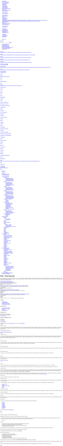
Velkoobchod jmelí (5, 33)
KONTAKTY (4, 36)
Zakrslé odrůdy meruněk (26, 59)
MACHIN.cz (23, 323)
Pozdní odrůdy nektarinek (11, 62)
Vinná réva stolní (2, 87)
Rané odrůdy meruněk (3, 59)
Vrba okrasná (2, 164)
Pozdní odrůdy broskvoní (11, 52)
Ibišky (1, 143)
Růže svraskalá (8, 269)
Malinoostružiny (2, 97)
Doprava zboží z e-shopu (6, 303)
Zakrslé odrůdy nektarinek (28, 62)
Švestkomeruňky (21, 67)
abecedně (5, 281)
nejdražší (11, 281)
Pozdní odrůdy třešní (9, 69)
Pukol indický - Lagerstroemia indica (5, 135)
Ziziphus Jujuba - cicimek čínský (5, 105)
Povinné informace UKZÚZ (6, 304)
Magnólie (5, 261)
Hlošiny (1, 108)
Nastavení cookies (11, 323)
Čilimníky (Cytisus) (3, 140)
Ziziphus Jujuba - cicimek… (8, 237)
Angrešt (5, 217)
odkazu (35, 439)
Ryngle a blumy (16, 67)
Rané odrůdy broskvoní (3, 52)
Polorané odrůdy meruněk (18, 59)
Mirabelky (38, 67)
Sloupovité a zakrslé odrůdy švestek (45, 67)
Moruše (1, 120)
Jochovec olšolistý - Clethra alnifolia (5, 133)
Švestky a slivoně (2, 66)
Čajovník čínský (6, 248)
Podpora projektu (4, 310)
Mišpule (1, 118)
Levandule (1, 150)
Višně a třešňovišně (3, 71)
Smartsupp (3, 406)
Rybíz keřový (8, 76)
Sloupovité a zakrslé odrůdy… (10, 184)
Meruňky (5, 190)
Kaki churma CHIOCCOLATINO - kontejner (7, 285)
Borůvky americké (8, 85)
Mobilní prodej (5, 2)
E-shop (24, 19)
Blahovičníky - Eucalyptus (4, 128)
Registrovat (4, 171)
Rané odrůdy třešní (3, 69)
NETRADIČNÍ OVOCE (6, 45)
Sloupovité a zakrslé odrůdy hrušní (25, 54)
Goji (1, 90)
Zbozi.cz (3, 408)
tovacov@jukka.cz (3, 315)
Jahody (1, 95)
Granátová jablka (2, 107)
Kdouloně (1, 115)
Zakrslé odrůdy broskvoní (19, 52)
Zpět (1, 411)
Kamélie (1, 148)
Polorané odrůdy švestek (32, 67)
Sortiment (3, 309)
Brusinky (1, 88)
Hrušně (5, 181)
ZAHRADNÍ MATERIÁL (6, 48)
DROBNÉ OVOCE (5, 216)
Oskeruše (1, 123)
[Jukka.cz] (2, 40)
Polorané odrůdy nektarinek (20, 62)
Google (3, 403)
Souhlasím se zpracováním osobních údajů (17, 298)
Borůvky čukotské (3, 85)
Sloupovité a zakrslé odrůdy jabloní (26, 57)
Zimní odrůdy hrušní (17, 54)
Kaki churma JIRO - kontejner (4, 289)
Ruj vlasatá (2, 130)
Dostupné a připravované (4, 167)
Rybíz (1, 75)
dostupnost (2, 281)
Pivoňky (5, 263)
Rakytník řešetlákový (3, 81)
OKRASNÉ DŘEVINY (5, 46)
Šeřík (1, 162)
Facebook (3, 402)
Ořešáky (7, 64)
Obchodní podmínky (5, 302)
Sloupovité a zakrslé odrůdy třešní (18, 69)
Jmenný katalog (4, 49)
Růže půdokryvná (8, 270)
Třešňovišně (2, 72)
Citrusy (1, 100)
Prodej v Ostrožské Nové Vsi (6, 12)
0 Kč (1, 169)
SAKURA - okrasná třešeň (8, 251)
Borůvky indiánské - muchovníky (17, 85)
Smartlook (3, 405)
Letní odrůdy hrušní (3, 54)
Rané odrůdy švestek (3, 67)
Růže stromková (8, 268)
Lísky (1, 64)
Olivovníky (5, 245)
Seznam (3, 404)
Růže (1, 160)
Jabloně (1, 56)
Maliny (5, 220)
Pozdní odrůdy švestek (10, 67)
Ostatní (1, 125)
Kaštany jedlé (2, 113)
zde (29, 373)
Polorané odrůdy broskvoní (27, 52)
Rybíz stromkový (2, 76)
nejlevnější (8, 281)
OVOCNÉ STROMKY (5, 44)
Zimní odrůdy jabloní (17, 57)
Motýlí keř (1, 153)
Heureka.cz (4, 407)
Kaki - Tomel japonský (3, 112)
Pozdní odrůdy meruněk (10, 59)
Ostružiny (1, 98)
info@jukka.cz (2, 320)
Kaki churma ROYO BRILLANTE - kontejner (7, 293)
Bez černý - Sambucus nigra (4, 102)
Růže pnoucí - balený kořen (10, 267)
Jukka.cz (3, 173)
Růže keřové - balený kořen (10, 266)
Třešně (5, 209)
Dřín (1, 93)
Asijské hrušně (33, 54)
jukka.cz (5, 323)
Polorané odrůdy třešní (26, 69)
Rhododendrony (2, 158)
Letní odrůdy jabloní (3, 57)
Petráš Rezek (12, 409)
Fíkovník (1, 92)
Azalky (1, 138)
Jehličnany (1, 145)
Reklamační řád (4, 301)
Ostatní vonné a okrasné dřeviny (5, 155)
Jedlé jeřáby (2, 110)
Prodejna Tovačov (5, 5)
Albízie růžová (6, 253)
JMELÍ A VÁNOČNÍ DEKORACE (7, 47)
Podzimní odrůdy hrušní (10, 54)
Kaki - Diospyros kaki (3, 282)
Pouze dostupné (2, 166)
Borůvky (1, 84)
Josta (1, 79)
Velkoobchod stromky (6, 25)
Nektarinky (2, 61)
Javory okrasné (6, 258)
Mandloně (3, 64)
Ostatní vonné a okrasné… (8, 262)
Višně (5, 72)
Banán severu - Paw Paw (4, 103)
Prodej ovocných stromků (6, 308)
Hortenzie (5, 256)
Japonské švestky (26, 67)
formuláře (45, 373)
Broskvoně (2, 51)
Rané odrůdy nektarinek (3, 62)
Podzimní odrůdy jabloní (10, 57)
